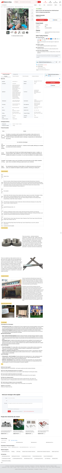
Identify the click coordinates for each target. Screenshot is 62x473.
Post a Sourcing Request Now (29, 411)
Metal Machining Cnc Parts (28, 458)
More (2, 462)
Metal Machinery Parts (49, 442)
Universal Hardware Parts (5, 451)
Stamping (12, 451)
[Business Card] (59, 78)
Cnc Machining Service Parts (38, 458)
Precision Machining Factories (37, 456)
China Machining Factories (6, 456)
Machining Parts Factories (16, 456)
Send (9, 411)
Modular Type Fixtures (55, 451)
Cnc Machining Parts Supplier (6, 458)
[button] (40, 76)
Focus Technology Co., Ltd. (24, 469)
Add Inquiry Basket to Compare (18, 35)
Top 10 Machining (47, 458)
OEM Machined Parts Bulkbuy (6, 460)
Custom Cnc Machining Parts (48, 456)
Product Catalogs (14, 440)
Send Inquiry (53, 82)
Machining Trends (55, 458)
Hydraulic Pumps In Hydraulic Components (28, 451)
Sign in (60, 2)
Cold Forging (18, 451)
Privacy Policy (45, 469)
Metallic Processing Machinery (19, 6)
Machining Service (33, 442)
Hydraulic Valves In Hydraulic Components (43, 451)
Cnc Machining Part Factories (26, 456)
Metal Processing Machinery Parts (28, 6)
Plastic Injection (3, 442)
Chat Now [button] (53, 85)
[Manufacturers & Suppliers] (6, 2)
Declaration (41, 469)
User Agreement (36, 469)
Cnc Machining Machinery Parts (17, 458)
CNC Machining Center (19, 442)
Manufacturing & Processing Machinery (9, 6)
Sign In (37, 69)
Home (2, 6)
